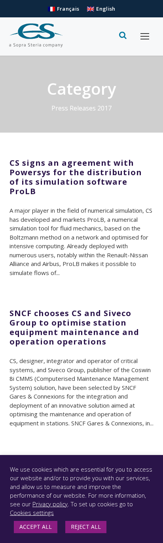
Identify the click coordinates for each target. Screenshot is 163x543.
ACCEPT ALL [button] (35, 526)
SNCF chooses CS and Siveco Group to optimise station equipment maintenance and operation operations (74, 327)
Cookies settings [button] (32, 513)
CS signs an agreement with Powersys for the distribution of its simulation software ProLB (75, 177)
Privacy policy (50, 504)
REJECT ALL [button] (86, 526)
